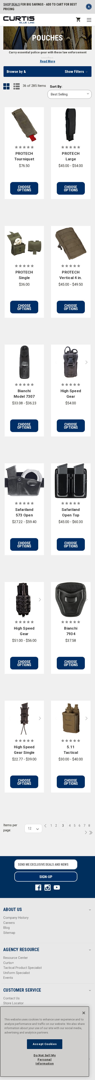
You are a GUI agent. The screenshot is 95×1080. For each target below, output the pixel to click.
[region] (44, 1041)
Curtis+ (8, 963)
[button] (47, 71)
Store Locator (13, 1003)
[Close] (84, 1013)
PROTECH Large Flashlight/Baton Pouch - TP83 (71, 156)
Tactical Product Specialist (22, 968)
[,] (24, 124)
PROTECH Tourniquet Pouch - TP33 (24, 156)
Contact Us (11, 998)
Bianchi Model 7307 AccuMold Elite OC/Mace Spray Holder (24, 394)
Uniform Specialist (16, 973)
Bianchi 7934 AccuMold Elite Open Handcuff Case (71, 631)
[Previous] (46, 826)
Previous (54, 362)
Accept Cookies (45, 1044)
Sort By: (56, 87)
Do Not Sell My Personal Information (45, 1059)
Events (8, 978)
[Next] (84, 832)
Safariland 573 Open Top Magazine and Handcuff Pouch (24, 512)
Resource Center (15, 958)
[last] (89, 833)
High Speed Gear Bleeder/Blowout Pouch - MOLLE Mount (71, 394)
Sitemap (9, 933)
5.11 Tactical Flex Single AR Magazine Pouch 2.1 (71, 750)
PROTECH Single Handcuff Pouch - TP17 (24, 275)
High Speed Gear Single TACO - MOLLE (24, 750)
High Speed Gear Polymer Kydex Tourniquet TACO (24, 631)
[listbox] (70, 94)
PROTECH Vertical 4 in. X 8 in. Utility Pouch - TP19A (70, 275)
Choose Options (24, 188)
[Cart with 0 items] (78, 19)
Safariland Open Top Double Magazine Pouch (71, 512)
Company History (15, 918)
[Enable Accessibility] (89, 7)
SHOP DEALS (11, 4)
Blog (6, 928)
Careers (9, 923)
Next (87, 362)
